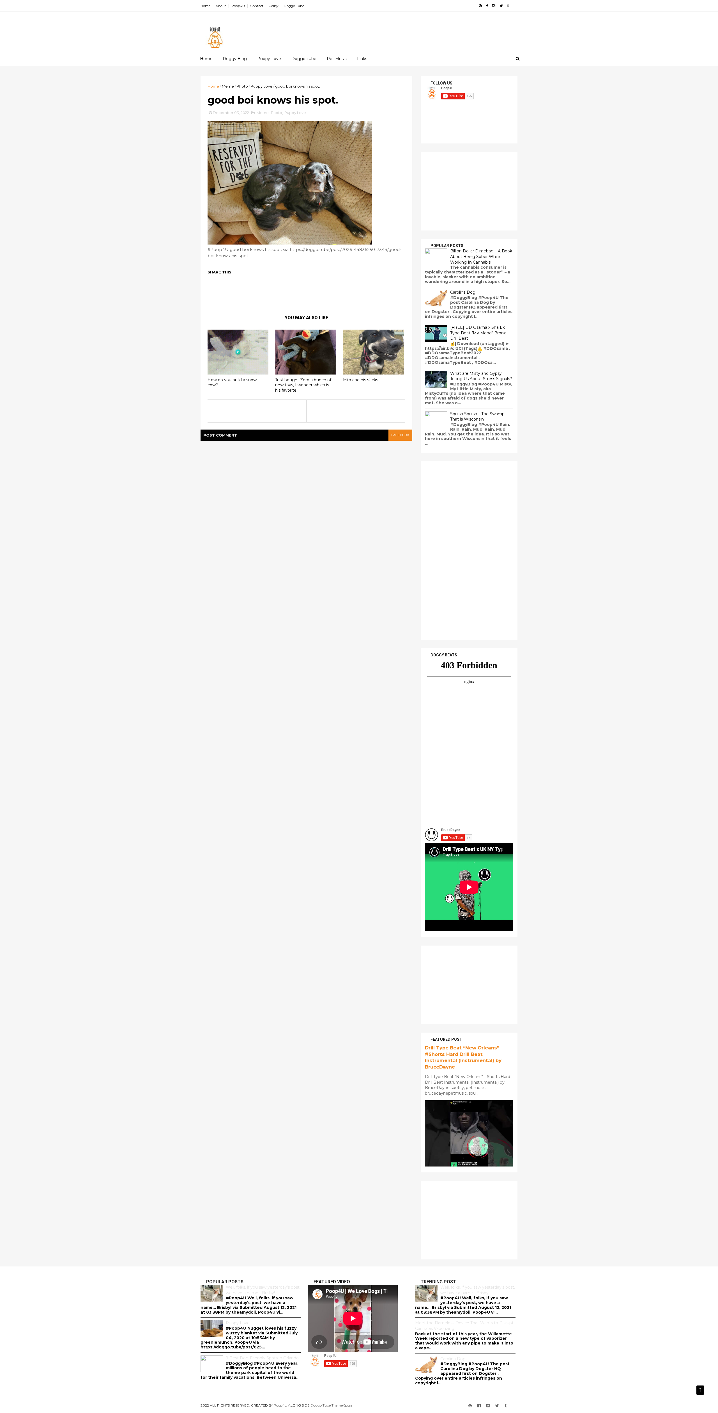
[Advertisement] (415, 28)
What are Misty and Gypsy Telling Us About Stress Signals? (481, 376)
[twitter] (501, 6)
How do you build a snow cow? (232, 382)
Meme (228, 86)
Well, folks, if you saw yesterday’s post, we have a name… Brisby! (263, 1290)
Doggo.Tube (294, 6)
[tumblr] (508, 6)
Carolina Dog (462, 292)
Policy (274, 6)
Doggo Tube (303, 58)
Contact (256, 6)
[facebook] (487, 6)
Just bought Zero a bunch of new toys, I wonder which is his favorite (303, 385)
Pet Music (337, 58)
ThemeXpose (342, 1405)
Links (362, 58)
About (221, 6)
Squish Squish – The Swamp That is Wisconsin (477, 416)
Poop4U (238, 6)
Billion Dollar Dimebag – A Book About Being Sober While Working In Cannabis (481, 256)
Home (205, 6)
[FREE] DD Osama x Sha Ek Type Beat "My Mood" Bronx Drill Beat (478, 333)
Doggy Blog (235, 58)
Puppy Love (269, 58)
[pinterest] (480, 6)
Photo (242, 86)
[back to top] (700, 1390)
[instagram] (493, 6)
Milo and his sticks (360, 379)
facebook (400, 435)
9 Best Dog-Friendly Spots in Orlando (262, 1358)
